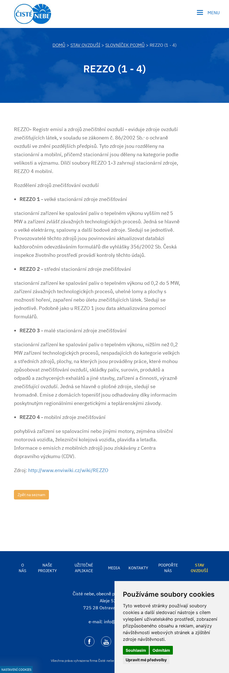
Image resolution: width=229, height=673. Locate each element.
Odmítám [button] (161, 650)
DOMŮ (59, 45)
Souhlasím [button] (136, 650)
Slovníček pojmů (125, 45)
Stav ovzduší (85, 45)
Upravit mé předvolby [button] (146, 659)
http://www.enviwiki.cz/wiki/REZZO (68, 470)
